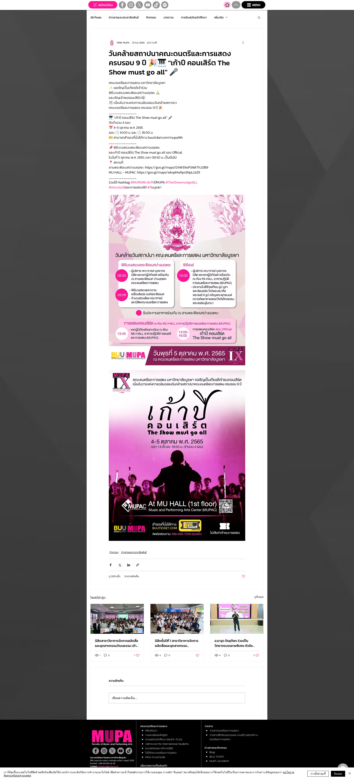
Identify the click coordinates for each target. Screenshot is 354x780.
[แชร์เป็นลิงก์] (137, 565)
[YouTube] (147, 4)
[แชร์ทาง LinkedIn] (128, 565)
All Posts (95, 17)
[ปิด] (349, 773)
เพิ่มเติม (219, 17)
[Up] (236, 4)
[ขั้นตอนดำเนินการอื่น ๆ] (243, 42)
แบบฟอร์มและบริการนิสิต (159, 748)
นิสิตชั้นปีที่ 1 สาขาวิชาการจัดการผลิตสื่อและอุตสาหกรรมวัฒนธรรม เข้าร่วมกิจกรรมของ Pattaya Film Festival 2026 (176, 643)
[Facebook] (122, 4)
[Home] (227, 5)
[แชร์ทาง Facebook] (110, 565)
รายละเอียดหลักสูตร (156, 735)
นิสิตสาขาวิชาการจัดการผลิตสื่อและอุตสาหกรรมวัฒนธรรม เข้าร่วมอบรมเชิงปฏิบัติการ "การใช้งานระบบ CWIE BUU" (116, 643)
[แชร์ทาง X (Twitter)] (119, 565)
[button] (253, 4)
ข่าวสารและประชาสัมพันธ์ (124, 17)
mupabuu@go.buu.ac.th (108, 766)
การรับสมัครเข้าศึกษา (194, 17)
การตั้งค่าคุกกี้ (318, 773)
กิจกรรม (151, 17)
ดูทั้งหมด (259, 597)
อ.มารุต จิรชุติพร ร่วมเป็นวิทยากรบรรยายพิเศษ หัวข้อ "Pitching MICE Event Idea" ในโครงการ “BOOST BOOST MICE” (237, 643)
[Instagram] (130, 4)
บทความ (169, 17)
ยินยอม (338, 773)
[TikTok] (156, 4)
